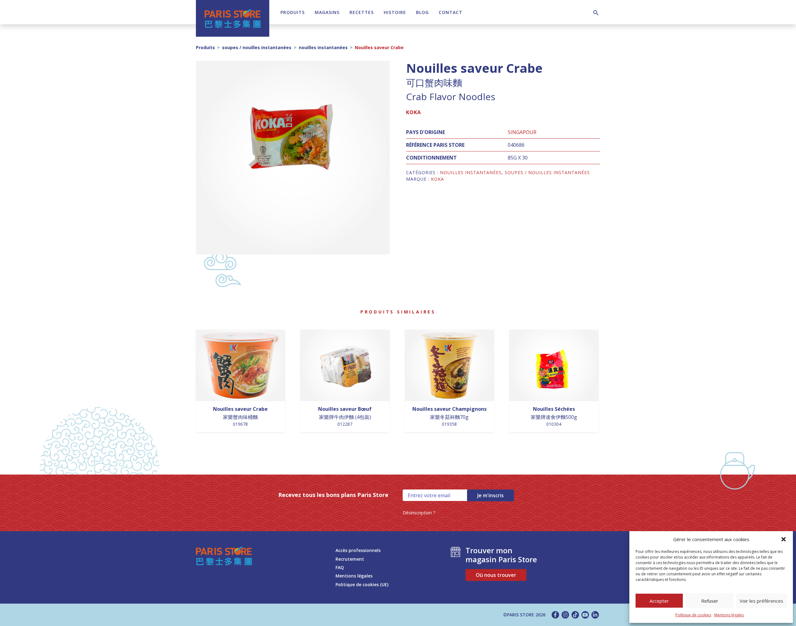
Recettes (361, 12)
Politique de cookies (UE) (362, 584)
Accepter (659, 601)
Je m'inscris (490, 495)
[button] (783, 539)
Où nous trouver (496, 575)
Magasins (327, 12)
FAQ (340, 567)
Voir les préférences (761, 601)
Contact (450, 12)
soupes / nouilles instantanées (256, 47)
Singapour (522, 132)
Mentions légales (729, 615)
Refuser (709, 601)
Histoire (395, 12)
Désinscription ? (419, 513)
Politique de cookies (693, 615)
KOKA (413, 112)
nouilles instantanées (323, 47)
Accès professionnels (358, 550)
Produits (292, 12)
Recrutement (350, 559)
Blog (422, 12)
